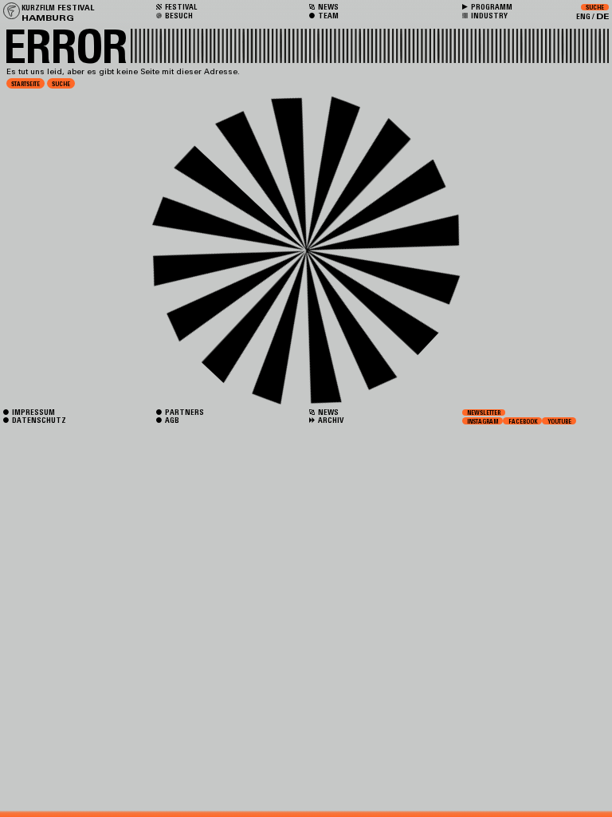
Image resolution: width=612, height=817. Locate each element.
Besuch (178, 15)
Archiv (329, 420)
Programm (490, 7)
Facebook (523, 420)
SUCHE (61, 84)
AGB (171, 420)
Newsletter (483, 412)
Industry (488, 15)
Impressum (32, 412)
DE (602, 16)
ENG (583, 16)
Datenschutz (38, 420)
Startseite (25, 84)
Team (327, 15)
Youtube (559, 420)
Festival (180, 7)
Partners (183, 412)
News (327, 412)
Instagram (482, 420)
